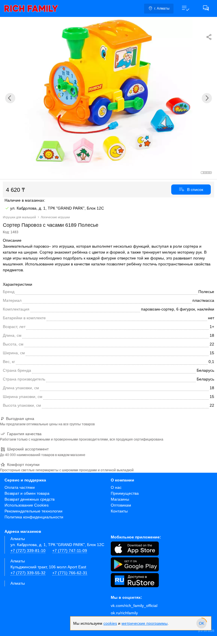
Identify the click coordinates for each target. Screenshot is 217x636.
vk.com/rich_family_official (134, 605)
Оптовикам (121, 505)
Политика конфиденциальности (34, 517)
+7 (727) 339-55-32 (27, 573)
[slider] (201, 623)
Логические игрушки (55, 217)
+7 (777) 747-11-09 (69, 550)
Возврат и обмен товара (27, 493)
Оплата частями (20, 487)
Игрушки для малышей (19, 217)
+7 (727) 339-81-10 (27, 550)
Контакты (119, 511)
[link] (31, 8)
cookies (110, 623)
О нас (116, 487)
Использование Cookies (27, 505)
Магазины (120, 499)
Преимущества (125, 493)
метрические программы (144, 623)
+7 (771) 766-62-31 (69, 573)
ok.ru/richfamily (124, 613)
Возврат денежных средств (30, 499)
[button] (185, 8)
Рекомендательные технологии (33, 511)
